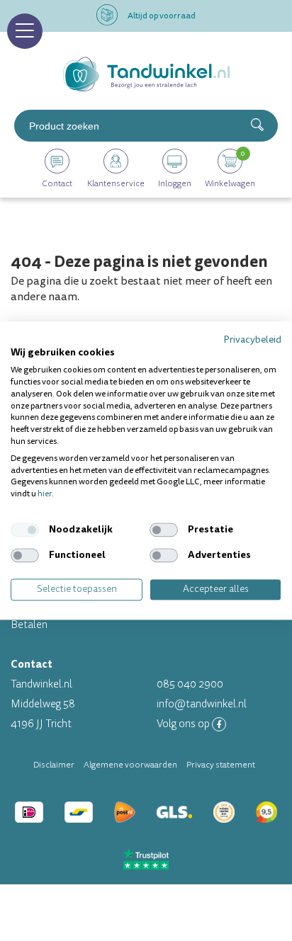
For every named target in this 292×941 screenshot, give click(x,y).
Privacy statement (220, 764)
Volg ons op (184, 724)
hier (45, 495)
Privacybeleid (252, 339)
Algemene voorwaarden (130, 764)
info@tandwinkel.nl (202, 704)
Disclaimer (53, 764)
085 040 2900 (190, 684)
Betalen (29, 624)
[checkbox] (25, 530)
